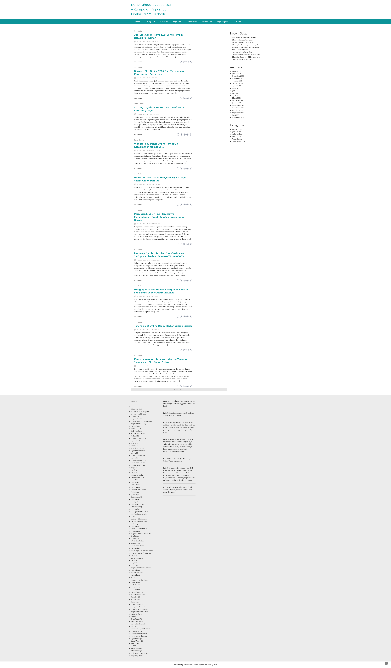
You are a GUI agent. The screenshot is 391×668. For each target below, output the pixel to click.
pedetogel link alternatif (140, 653)
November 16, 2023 (154, 184)
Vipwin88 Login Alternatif (140, 629)
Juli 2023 (235, 88)
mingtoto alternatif (138, 607)
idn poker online (137, 475)
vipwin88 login (136, 639)
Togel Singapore (223, 22)
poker (133, 516)
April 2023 (236, 96)
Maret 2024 (236, 71)
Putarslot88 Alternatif (139, 634)
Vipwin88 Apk (136, 429)
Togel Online (177, 22)
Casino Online (207, 22)
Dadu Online (135, 485)
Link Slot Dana (136, 431)
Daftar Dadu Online (138, 490)
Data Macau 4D (136, 497)
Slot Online (164, 22)
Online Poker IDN (137, 477)
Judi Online (238, 22)
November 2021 (238, 118)
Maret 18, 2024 (153, 41)
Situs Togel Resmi (137, 546)
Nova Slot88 (135, 570)
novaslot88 (135, 416)
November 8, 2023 (154, 260)
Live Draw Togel (137, 507)
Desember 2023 (238, 76)
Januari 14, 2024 (154, 114)
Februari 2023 (237, 100)
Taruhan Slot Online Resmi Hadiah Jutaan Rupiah (163, 326)
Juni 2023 (235, 91)
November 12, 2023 (154, 223)
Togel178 (134, 443)
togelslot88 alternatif (139, 521)
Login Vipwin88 (137, 641)
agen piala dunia (137, 643)
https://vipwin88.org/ (139, 424)
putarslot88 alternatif (139, 519)
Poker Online (192, 22)
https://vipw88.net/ (138, 419)
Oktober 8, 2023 (154, 296)
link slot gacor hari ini (139, 529)
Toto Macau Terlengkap (140, 411)
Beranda (137, 22)
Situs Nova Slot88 (137, 573)
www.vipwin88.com (138, 414)
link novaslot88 (137, 631)
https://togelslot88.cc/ (139, 438)
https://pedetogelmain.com (141, 553)
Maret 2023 (236, 98)
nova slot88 (135, 531)
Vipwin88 (134, 446)
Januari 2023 (237, 103)
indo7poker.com (137, 526)
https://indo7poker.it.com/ (141, 568)
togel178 (134, 468)
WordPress (187, 665)
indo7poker (135, 499)
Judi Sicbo (135, 492)
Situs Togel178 (136, 619)
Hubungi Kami (150, 22)
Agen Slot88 (135, 426)
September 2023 (238, 83)
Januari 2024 (237, 74)
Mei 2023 (235, 93)
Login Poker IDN (137, 604)
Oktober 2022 (237, 110)
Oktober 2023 (237, 81)
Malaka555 (135, 436)
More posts (178, 389)
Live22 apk (135, 536)
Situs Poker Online (138, 433)
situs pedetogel (137, 648)
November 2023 (238, 78)
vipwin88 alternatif (138, 441)
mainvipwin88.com (138, 455)
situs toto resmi (137, 621)
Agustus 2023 (237, 86)
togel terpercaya (137, 656)
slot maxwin (135, 543)
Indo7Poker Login (137, 504)
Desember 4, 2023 (154, 150)
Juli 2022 (235, 115)
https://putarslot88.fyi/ (139, 580)
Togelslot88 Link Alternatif (141, 534)
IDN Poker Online (137, 541)
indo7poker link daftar (139, 512)
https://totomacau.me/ (139, 612)
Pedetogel (169, 404)
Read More (138, 62)
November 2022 (238, 108)
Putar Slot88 (135, 577)
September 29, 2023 (155, 329)
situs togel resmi (137, 614)
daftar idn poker (137, 558)
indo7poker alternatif (139, 514)
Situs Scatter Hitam (138, 595)
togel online (135, 548)
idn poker (134, 565)
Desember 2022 (238, 105)
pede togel (135, 494)
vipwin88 (134, 453)
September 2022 (238, 113)
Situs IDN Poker (137, 480)
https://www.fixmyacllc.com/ (141, 421)
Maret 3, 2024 (153, 78)
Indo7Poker (135, 482)
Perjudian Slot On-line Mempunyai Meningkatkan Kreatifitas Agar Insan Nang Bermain (159, 217)
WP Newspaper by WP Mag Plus (205, 665)
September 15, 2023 (155, 366)
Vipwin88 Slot (136, 409)
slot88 (133, 617)
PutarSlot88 (135, 597)
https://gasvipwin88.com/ (140, 460)
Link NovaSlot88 (137, 585)
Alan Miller (141, 41)
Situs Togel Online (138, 463)
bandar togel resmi (138, 465)
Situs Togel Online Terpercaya (142, 551)
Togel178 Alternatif (138, 448)
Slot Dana (134, 626)
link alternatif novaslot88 (140, 609)
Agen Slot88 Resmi (138, 592)
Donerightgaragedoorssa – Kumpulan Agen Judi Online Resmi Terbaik (151, 9)
